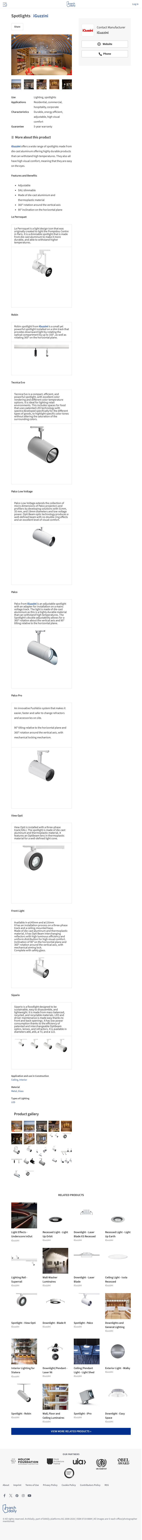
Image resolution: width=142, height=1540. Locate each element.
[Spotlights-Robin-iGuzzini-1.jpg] (29, 84)
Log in (135, 4)
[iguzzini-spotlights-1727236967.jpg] (53, 1138)
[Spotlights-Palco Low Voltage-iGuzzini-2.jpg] (41, 1138)
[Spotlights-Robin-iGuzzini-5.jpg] (41, 84)
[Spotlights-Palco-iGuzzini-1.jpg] (66, 1163)
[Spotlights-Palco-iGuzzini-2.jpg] (29, 1138)
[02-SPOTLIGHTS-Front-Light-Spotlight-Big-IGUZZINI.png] (16, 1151)
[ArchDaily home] (70, 4)
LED (13, 1102)
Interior (23, 1080)
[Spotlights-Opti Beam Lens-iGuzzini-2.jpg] (16, 1138)
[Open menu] (4, 4)
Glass (21, 1091)
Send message (104, 93)
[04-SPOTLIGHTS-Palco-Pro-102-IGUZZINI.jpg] (29, 1151)
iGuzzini (40, 16)
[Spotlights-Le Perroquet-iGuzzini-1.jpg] (41, 1151)
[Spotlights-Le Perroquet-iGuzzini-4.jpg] (53, 1151)
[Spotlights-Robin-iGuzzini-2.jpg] (66, 1151)
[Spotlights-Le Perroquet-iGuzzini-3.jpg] (16, 84)
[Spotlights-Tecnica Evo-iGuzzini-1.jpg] (29, 1163)
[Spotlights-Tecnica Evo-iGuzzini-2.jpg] (41, 1163)
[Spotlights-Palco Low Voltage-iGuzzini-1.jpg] (53, 1163)
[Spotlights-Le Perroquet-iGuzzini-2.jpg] (67, 84)
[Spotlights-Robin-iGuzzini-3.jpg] (16, 1163)
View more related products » (71, 1431)
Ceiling (14, 1080)
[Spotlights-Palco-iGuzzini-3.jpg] (16, 1176)
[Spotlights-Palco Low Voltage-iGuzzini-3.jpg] (54, 84)
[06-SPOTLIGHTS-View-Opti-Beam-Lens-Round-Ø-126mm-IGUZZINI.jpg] (66, 1138)
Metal (14, 1091)
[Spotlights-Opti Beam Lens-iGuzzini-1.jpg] (29, 1176)
